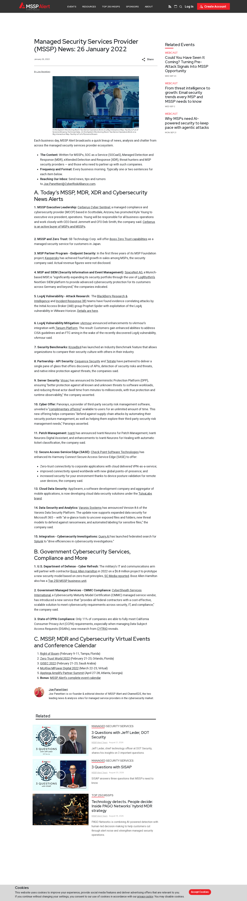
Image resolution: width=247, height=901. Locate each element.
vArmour (86, 323)
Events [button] (71, 6)
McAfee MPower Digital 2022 (59, 668)
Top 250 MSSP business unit (67, 581)
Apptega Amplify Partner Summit (62, 673)
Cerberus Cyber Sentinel (94, 207)
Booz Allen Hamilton (83, 571)
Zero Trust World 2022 (55, 658)
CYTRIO (102, 628)
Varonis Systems (90, 507)
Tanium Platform (66, 328)
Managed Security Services (113, 726)
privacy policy (145, 896)
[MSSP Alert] (34, 6)
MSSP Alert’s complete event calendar (75, 678)
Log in (189, 6)
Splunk (38, 541)
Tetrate (111, 361)
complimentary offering (65, 409)
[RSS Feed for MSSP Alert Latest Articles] (170, 6)
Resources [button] (89, 6)
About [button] (149, 6)
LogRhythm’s (146, 277)
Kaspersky (52, 258)
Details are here (87, 311)
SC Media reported (116, 576)
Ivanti (71, 433)
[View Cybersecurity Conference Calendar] (175, 6)
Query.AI (104, 536)
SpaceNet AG (133, 272)
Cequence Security (87, 361)
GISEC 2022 (48, 663)
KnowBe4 (75, 347)
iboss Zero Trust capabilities (128, 239)
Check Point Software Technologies (115, 452)
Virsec (64, 380)
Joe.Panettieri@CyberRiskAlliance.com (69, 184)
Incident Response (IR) (71, 301)
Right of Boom (49, 653)
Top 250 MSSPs (111, 6)
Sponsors (132, 6)
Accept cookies (200, 892)
